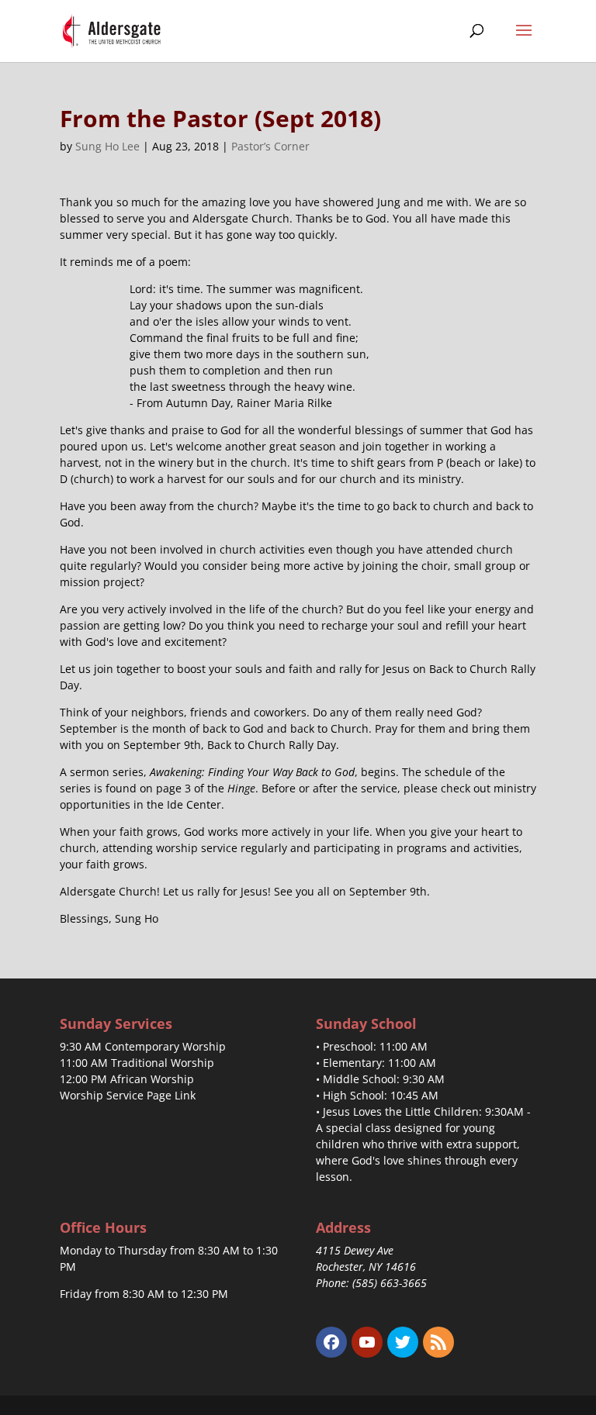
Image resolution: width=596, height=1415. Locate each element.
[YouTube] (367, 1342)
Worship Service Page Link (128, 1095)
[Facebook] (331, 1342)
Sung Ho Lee (107, 146)
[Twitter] (402, 1342)
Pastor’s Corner (270, 146)
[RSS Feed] (438, 1342)
